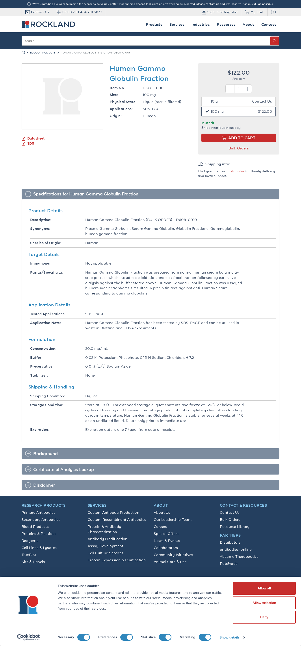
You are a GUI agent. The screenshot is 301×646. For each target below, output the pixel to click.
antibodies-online (236, 549)
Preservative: (42, 366)
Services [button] (176, 24)
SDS (30, 143)
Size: (114, 95)
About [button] (248, 24)
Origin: (116, 116)
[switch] (126, 637)
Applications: (121, 109)
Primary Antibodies (39, 512)
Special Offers (166, 533)
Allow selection (264, 603)
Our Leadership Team (172, 519)
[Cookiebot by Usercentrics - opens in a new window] (28, 637)
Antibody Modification (108, 539)
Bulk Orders (239, 148)
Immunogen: (41, 263)
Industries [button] (200, 24)
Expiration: (39, 429)
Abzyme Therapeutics (239, 556)
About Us (162, 512)
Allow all (264, 588)
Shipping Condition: (47, 396)
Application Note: (45, 323)
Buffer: (36, 357)
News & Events (167, 540)
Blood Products (43, 52)
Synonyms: (40, 228)
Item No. (117, 88)
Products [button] (154, 24)
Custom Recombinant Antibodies (117, 519)
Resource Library (235, 526)
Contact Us (230, 512)
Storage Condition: (46, 405)
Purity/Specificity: (46, 272)
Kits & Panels (33, 561)
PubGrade (229, 563)
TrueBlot (29, 554)
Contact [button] (268, 24)
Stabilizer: (39, 375)
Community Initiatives (173, 554)
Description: (40, 220)
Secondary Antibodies (41, 519)
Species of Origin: (45, 243)
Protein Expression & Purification (117, 560)
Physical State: (123, 102)
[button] (273, 12)
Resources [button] (226, 24)
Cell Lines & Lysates (39, 547)
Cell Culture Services (106, 553)
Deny (264, 617)
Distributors (230, 542)
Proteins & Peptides (39, 533)
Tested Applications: (48, 314)
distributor (236, 171)
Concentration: (43, 348)
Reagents (30, 540)
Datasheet (36, 138)
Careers (160, 526)
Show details (229, 637)
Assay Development (105, 546)
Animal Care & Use (170, 561)
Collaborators (166, 547)
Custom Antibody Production (113, 512)
